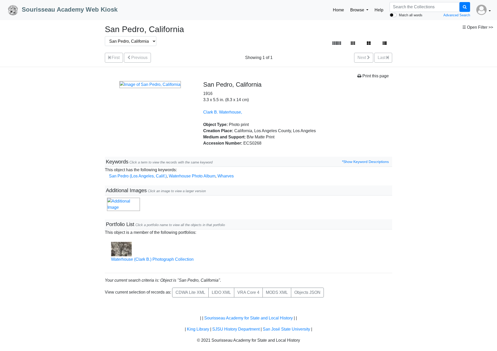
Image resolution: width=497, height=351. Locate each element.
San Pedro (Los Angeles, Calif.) (138, 176)
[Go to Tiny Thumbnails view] (336, 43)
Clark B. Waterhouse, (222, 112)
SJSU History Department (236, 329)
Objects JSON (307, 292)
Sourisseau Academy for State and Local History (248, 318)
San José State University (286, 329)
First (115, 57)
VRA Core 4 (248, 292)
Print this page (375, 76)
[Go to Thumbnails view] (352, 43)
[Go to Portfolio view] (368, 43)
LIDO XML (221, 292)
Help (379, 10)
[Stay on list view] (384, 43)
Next (362, 57)
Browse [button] (357, 10)
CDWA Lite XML (190, 292)
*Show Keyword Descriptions (365, 162)
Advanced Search (456, 15)
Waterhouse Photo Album (192, 176)
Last (382, 57)
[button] (483, 10)
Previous (139, 57)
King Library (198, 329)
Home (338, 10)
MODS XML (277, 292)
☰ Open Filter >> (477, 27)
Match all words (410, 15)
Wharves (225, 176)
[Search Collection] (464, 7)
